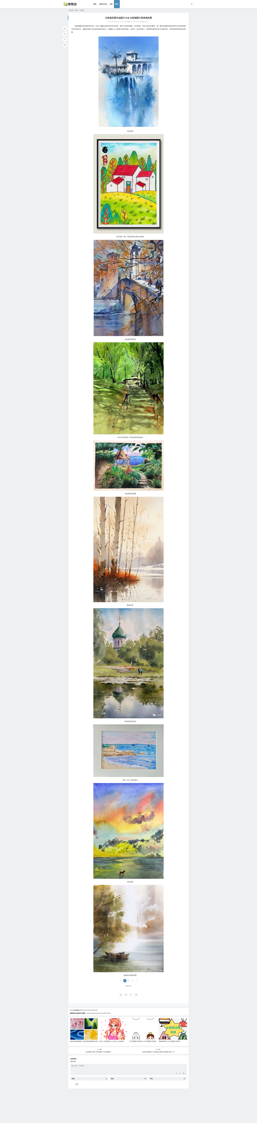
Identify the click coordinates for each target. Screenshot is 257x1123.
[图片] (183, 1073)
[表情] (180, 1073)
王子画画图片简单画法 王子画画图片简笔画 (142, 1041)
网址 (151, 1078)
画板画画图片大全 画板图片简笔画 (169, 1041)
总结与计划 (103, 4)
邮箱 (112, 1078)
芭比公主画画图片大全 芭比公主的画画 (111, 1041)
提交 (76, 1084)
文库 (111, 4)
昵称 (73, 1078)
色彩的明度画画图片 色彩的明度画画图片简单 (84, 1041)
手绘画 (82, 10)
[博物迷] (74, 4)
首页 (94, 4)
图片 (116, 4)
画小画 (76, 1010)
